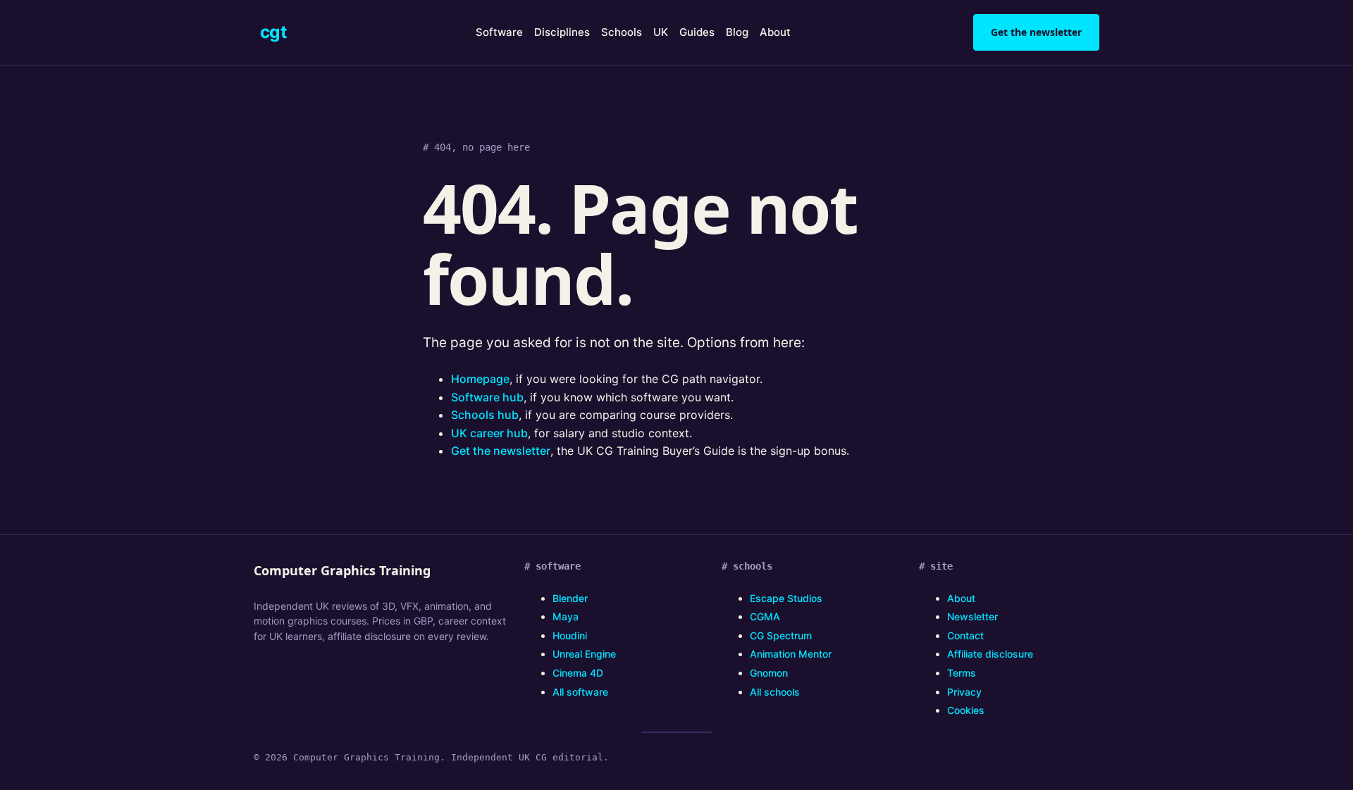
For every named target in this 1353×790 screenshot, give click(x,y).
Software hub (487, 397)
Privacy (964, 692)
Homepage (480, 379)
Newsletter (972, 616)
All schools (775, 692)
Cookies (965, 710)
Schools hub (485, 415)
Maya (565, 616)
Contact (965, 635)
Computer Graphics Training (342, 570)
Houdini (569, 635)
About (961, 598)
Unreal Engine (584, 654)
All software (580, 692)
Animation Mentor (791, 654)
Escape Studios (786, 598)
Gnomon (769, 673)
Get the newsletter (1036, 32)
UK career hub (489, 433)
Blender (570, 598)
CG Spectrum (781, 635)
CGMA (765, 616)
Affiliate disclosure (990, 654)
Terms (961, 673)
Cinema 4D (577, 673)
